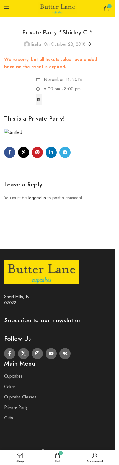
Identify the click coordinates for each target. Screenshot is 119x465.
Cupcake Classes (20, 397)
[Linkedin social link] (51, 152)
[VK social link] (65, 353)
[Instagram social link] (37, 353)
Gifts (8, 418)
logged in (37, 198)
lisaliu (36, 44)
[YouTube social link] (51, 353)
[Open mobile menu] (6, 8)
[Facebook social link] (9, 152)
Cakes (10, 387)
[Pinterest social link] (37, 152)
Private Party (16, 407)
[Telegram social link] (65, 152)
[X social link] (23, 152)
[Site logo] (57, 8)
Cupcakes (13, 376)
